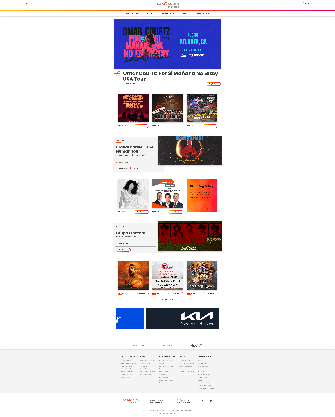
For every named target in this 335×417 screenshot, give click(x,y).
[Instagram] (211, 401)
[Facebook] (207, 401)
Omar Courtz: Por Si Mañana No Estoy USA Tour (170, 76)
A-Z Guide (201, 372)
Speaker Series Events (204, 386)
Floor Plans (162, 369)
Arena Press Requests (146, 374)
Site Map (161, 410)
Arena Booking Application (147, 372)
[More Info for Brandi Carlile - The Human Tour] (190, 150)
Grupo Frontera (130, 233)
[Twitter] (202, 401)
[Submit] (330, 3)
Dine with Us (143, 366)
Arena (149, 13)
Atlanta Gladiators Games (128, 363)
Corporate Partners (203, 366)
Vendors (200, 369)
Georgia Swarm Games (127, 369)
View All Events (167, 300)
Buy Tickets (213, 84)
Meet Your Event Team (166, 361)
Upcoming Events (126, 361)
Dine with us (162, 383)
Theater (185, 13)
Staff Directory (202, 380)
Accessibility (188, 410)
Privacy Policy (179, 410)
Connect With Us (202, 13)
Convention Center (166, 13)
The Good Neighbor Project (206, 388)
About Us (200, 361)
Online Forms (163, 374)
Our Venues (8, 4)
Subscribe (24, 4)
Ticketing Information (127, 372)
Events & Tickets (133, 13)
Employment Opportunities (205, 374)
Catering (161, 363)
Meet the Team (202, 363)
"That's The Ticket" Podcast (206, 383)
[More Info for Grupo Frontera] (190, 236)
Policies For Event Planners (167, 366)
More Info (200, 84)
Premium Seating (126, 377)
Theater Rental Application (186, 366)
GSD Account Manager (127, 374)
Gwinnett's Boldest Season (186, 372)
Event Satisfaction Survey (166, 380)
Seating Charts (144, 369)
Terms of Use (170, 410)
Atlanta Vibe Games (127, 366)
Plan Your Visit (163, 377)
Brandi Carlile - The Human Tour (134, 149)
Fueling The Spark (203, 377)
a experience (167, 413)
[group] (133, 108)
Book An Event (163, 372)
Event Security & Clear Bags (148, 361)
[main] (167, 165)
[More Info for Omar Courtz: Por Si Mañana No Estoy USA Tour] (167, 44)
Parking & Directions (146, 363)
